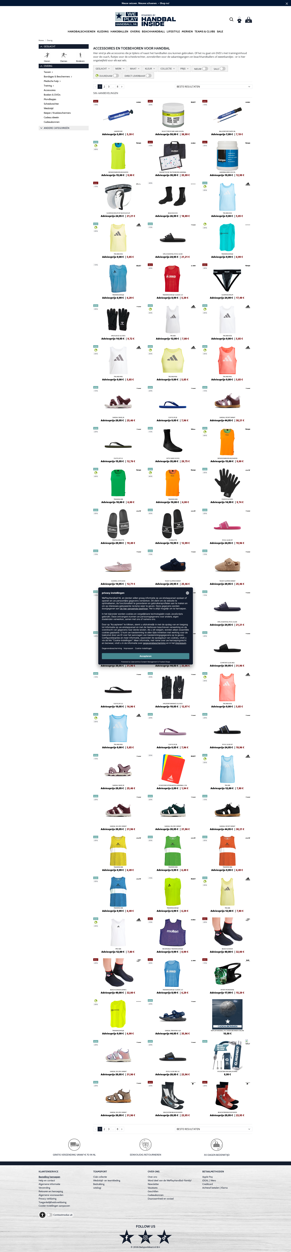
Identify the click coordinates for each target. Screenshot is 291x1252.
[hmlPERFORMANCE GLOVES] (172, 690)
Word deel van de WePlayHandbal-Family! (169, 1180)
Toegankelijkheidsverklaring (52, 1202)
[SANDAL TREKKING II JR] (172, 1017)
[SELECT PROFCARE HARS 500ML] (172, 117)
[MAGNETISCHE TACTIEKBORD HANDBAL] (172, 158)
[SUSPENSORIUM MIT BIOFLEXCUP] (118, 199)
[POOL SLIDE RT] (227, 526)
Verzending (44, 1187)
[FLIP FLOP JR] (172, 403)
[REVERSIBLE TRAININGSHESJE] (172, 935)
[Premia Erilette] (118, 526)
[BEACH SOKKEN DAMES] (118, 976)
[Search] (231, 19)
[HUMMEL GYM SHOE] (118, 567)
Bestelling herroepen (49, 1176)
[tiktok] (164, 1236)
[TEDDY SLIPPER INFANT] (172, 567)
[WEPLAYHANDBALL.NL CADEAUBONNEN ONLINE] (227, 1017)
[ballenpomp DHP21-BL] (227, 117)
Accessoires (50, 90)
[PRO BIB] (118, 935)
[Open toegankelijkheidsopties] (42, 1215)
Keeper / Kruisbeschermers (57, 112)
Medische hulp (51, 81)
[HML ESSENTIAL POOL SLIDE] (172, 240)
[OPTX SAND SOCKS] (172, 444)
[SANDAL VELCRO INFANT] (118, 812)
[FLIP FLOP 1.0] (118, 444)
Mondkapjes (50, 99)
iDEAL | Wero (209, 1180)
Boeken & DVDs (52, 94)
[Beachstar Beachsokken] (172, 1098)
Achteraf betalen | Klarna (215, 1187)
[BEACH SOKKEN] (227, 935)
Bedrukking (98, 1184)
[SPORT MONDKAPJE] (227, 976)
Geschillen (153, 1191)
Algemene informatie (49, 1184)
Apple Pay (207, 1176)
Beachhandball (153, 31)
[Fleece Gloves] (227, 485)
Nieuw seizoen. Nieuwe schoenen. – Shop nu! (145, 3)
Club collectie (100, 1176)
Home (41, 40)
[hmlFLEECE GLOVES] (118, 322)
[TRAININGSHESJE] (227, 240)
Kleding (103, 31)
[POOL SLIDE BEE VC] (172, 1057)
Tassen (47, 72)
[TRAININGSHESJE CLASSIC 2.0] (172, 281)
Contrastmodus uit (62, 1214)
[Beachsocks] (172, 199)
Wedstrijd (48, 108)
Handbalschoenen (81, 31)
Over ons (152, 1176)
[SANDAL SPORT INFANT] (227, 403)
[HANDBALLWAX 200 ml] (227, 158)
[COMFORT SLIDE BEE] (227, 649)
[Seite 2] (122, 86)
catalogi (97, 1187)
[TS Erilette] (172, 526)
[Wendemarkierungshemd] (118, 158)
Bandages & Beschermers (57, 76)
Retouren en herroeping (51, 1191)
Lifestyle (173, 31)
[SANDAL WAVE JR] (118, 403)
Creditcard (207, 1184)
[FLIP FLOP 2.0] (118, 690)
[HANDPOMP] (118, 117)
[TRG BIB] (172, 322)
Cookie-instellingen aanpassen (54, 1205)
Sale (220, 31)
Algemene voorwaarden (51, 1195)
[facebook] (126, 1236)
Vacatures (153, 1187)
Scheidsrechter (51, 103)
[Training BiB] (118, 485)
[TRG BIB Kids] (227, 199)
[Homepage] (145, 19)
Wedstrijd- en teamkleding (106, 1180)
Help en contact (47, 1180)
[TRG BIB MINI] (118, 363)
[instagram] (145, 1236)
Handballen (119, 31)
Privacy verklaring (47, 1198)
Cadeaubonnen (52, 122)
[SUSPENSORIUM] (227, 281)
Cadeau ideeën (51, 117)
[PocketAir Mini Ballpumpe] (227, 1057)
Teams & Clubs (205, 31)
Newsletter (153, 1184)
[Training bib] (118, 853)
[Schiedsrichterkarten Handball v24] (172, 771)
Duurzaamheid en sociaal (161, 1198)
